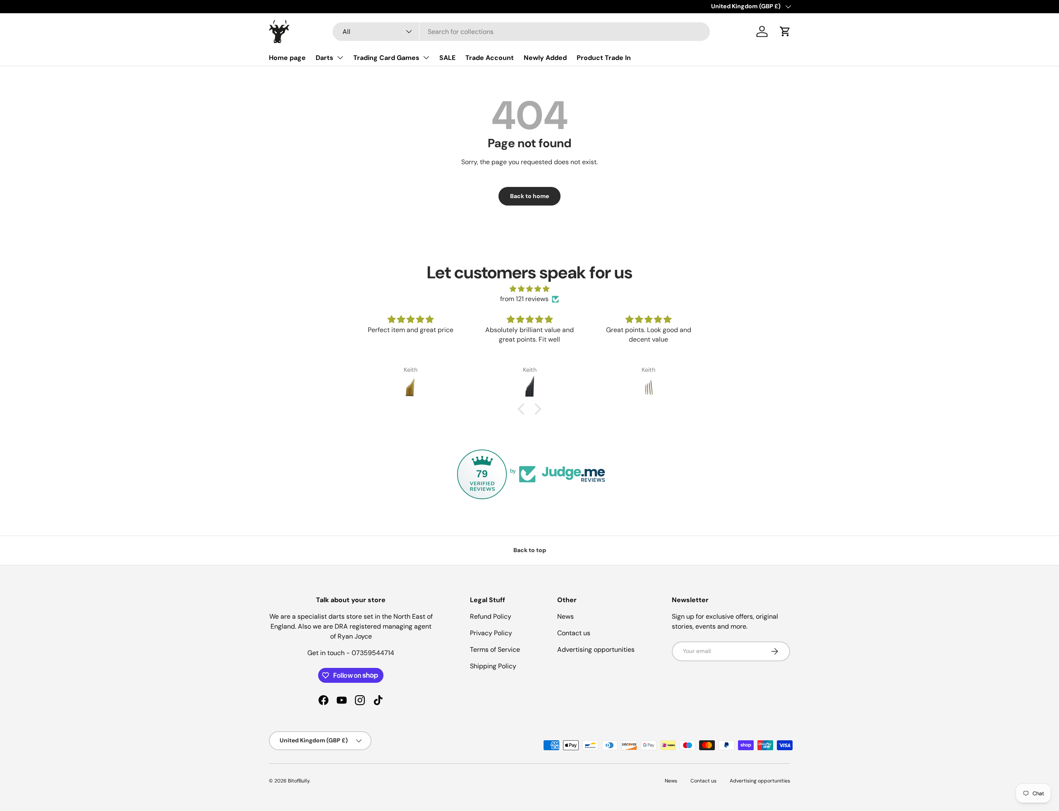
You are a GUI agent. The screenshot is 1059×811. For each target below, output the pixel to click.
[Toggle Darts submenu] (340, 57)
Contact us (573, 633)
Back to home (529, 196)
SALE (447, 57)
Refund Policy (490, 616)
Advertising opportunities (596, 649)
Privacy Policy (491, 633)
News (565, 616)
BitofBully (298, 781)
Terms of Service (495, 649)
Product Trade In (604, 57)
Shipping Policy (493, 666)
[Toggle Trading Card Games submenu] (426, 57)
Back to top (529, 550)
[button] (785, 31)
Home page (287, 57)
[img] (529, 289)
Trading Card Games (386, 57)
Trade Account (489, 57)
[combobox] (521, 31)
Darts (324, 57)
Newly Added (545, 57)
